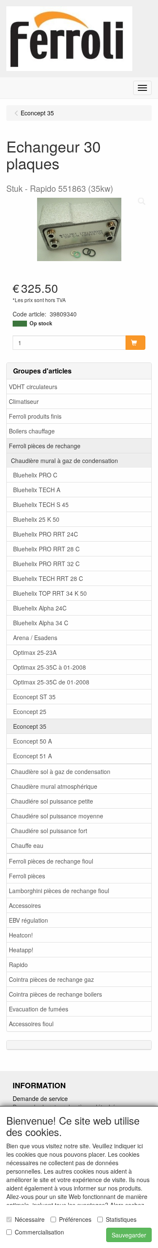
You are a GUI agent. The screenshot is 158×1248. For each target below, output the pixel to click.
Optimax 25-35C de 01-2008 (51, 682)
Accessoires (25, 905)
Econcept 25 (29, 711)
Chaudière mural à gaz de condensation (64, 460)
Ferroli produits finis (35, 416)
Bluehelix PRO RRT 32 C (46, 563)
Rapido (18, 964)
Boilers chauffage (32, 431)
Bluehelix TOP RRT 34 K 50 (50, 593)
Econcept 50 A (32, 741)
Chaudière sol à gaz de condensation (60, 771)
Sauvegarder (129, 1235)
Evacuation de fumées (38, 1009)
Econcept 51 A (32, 756)
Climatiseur (24, 401)
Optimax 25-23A (34, 652)
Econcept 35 (29, 726)
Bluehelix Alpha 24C (40, 608)
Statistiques (121, 1219)
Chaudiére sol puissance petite (52, 801)
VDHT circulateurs (33, 386)
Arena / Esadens (35, 637)
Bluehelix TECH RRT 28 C (48, 578)
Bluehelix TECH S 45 (41, 504)
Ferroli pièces (27, 876)
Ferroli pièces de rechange (44, 445)
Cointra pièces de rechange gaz (51, 979)
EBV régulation (28, 920)
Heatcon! (21, 935)
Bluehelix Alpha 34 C (40, 623)
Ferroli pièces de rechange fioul (51, 861)
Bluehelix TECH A (36, 489)
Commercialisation (39, 1232)
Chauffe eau (27, 845)
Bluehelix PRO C (35, 475)
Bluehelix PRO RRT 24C (45, 534)
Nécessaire (30, 1219)
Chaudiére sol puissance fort (49, 830)
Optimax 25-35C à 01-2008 (49, 667)
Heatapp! (21, 950)
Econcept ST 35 (34, 696)
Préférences (75, 1219)
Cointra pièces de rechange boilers (55, 994)
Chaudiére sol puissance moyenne (57, 816)
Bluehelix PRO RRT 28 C (46, 549)
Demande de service (40, 1098)
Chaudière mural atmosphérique (54, 786)
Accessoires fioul (31, 1023)
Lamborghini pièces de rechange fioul (59, 890)
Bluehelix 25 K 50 (36, 519)
